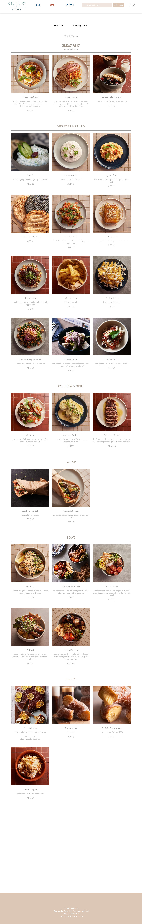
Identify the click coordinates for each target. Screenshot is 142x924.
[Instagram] (133, 5)
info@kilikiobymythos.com (72, 916)
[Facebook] (129, 5)
